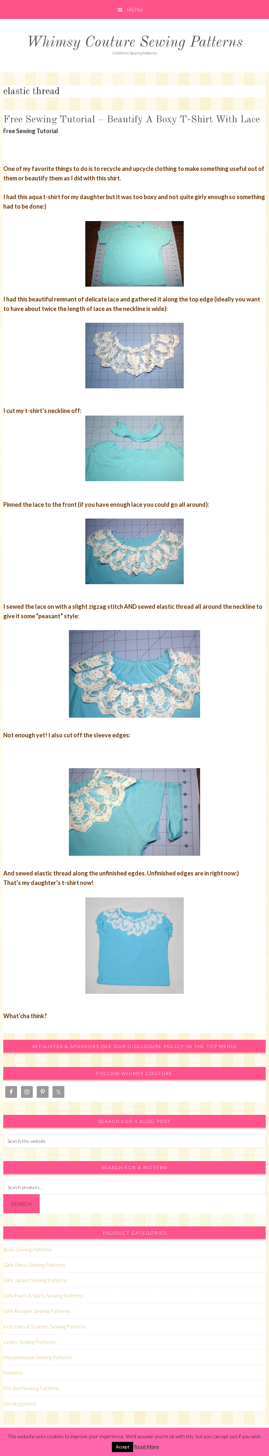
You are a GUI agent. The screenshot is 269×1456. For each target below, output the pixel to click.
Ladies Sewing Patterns (29, 1342)
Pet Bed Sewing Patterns (31, 1388)
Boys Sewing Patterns (27, 1249)
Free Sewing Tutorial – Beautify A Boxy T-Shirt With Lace (131, 120)
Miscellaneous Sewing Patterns (37, 1357)
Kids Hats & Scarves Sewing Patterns (44, 1326)
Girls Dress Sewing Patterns (34, 1264)
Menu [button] (135, 9)
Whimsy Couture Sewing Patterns (134, 42)
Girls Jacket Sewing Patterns (35, 1280)
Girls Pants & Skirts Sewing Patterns (43, 1295)
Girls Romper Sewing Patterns (36, 1311)
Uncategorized (19, 1403)
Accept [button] (122, 1446)
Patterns (13, 1372)
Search (21, 1203)
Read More (146, 1446)
